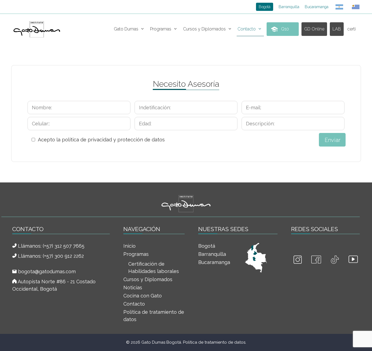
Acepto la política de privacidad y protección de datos (101, 139)
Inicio (129, 246)
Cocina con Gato (142, 296)
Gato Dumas (126, 29)
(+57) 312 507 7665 (63, 246)
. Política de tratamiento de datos (213, 342)
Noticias (132, 287)
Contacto (246, 29)
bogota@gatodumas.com (47, 271)
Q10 (285, 29)
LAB (337, 29)
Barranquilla (289, 7)
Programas (160, 29)
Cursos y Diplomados (204, 29)
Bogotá (264, 7)
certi (351, 29)
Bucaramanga (316, 7)
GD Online (314, 29)
